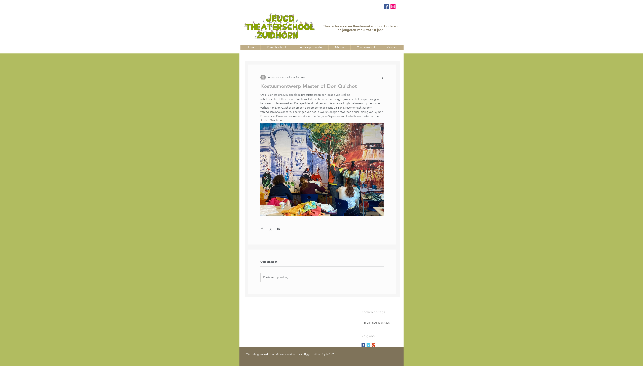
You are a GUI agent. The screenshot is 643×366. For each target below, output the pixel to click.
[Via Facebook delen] (262, 228)
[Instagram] (393, 6)
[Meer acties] (382, 77)
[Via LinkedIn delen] (278, 228)
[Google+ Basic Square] (373, 345)
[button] (365, 47)
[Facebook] (386, 6)
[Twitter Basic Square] (368, 345)
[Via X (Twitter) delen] (270, 228)
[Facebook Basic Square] (363, 345)
